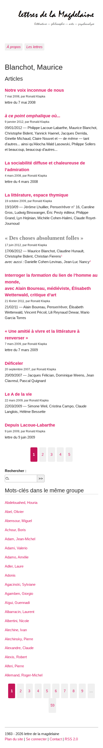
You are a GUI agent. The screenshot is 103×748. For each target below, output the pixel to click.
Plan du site (14, 739)
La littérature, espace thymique (36, 194)
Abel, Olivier (14, 512)
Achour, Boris (15, 530)
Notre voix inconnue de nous (34, 90)
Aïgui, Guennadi (17, 603)
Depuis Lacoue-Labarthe (30, 424)
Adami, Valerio (16, 548)
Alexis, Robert (16, 657)
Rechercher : (15, 471)
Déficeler (14, 363)
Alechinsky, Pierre (19, 639)
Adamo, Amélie (17, 557)
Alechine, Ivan (16, 630)
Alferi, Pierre (14, 666)
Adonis (10, 575)
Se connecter (36, 739)
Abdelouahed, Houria (21, 503)
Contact (56, 739)
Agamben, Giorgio (19, 593)
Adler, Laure (14, 566)
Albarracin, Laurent (19, 612)
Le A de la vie (18, 394)
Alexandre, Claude (19, 648)
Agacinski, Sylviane (20, 584)
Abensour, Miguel (18, 521)
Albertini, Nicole (17, 621)
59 (52, 705)
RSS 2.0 (71, 739)
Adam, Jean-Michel (20, 539)
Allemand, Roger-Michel (23, 675)
